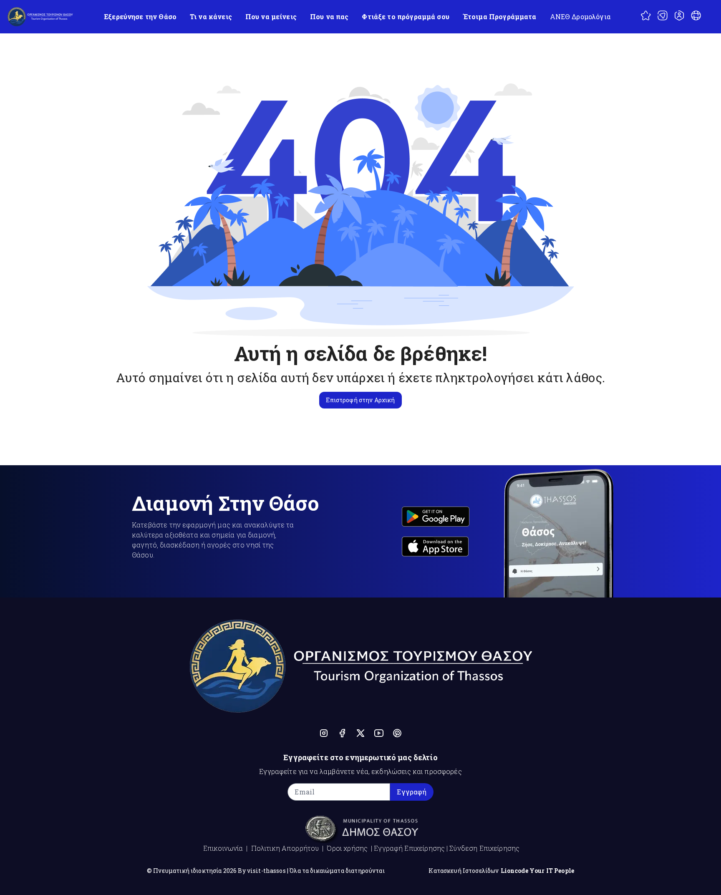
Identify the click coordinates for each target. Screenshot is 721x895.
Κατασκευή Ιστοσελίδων (464, 871)
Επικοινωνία (223, 848)
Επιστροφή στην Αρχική (360, 400)
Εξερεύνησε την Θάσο (140, 16)
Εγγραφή (411, 791)
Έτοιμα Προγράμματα (500, 16)
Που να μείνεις (271, 16)
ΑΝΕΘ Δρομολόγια (580, 16)
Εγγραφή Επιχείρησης (409, 848)
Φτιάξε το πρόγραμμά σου (405, 16)
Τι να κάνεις (211, 16)
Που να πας (329, 16)
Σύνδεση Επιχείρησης (484, 848)
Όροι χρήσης (347, 848)
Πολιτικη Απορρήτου (285, 848)
